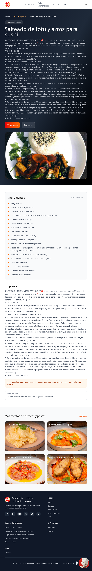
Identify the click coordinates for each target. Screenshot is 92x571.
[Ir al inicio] (7, 4)
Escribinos (62, 4)
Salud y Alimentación (43, 4)
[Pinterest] (38, 514)
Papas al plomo (10, 542)
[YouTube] (19, 514)
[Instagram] (13, 514)
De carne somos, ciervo (13, 527)
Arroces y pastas (54, 513)
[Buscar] (86, 4)
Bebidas (51, 506)
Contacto (8, 553)
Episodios (51, 527)
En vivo (50, 531)
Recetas (28, 4)
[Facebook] (7, 514)
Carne (50, 517)
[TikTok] (32, 514)
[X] (26, 514)
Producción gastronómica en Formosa (19, 531)
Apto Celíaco (52, 509)
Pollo (49, 502)
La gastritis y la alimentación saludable (19, 535)
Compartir (28, 125)
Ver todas (83, 416)
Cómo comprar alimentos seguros (17, 538)
